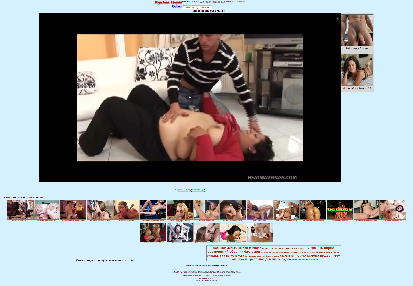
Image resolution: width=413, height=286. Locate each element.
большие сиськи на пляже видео (237, 248)
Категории (190, 7)
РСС (212, 278)
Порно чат (205, 7)
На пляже (198, 191)
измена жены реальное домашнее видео (260, 259)
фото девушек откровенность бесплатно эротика (262, 256)
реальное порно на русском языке (299, 252)
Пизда (204, 191)
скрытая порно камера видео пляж (310, 255)
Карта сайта (204, 278)
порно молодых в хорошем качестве (286, 248)
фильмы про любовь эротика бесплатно (305, 259)
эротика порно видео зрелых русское (272, 252)
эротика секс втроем (327, 252)
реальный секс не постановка (225, 255)
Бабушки (192, 191)
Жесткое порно (183, 191)
